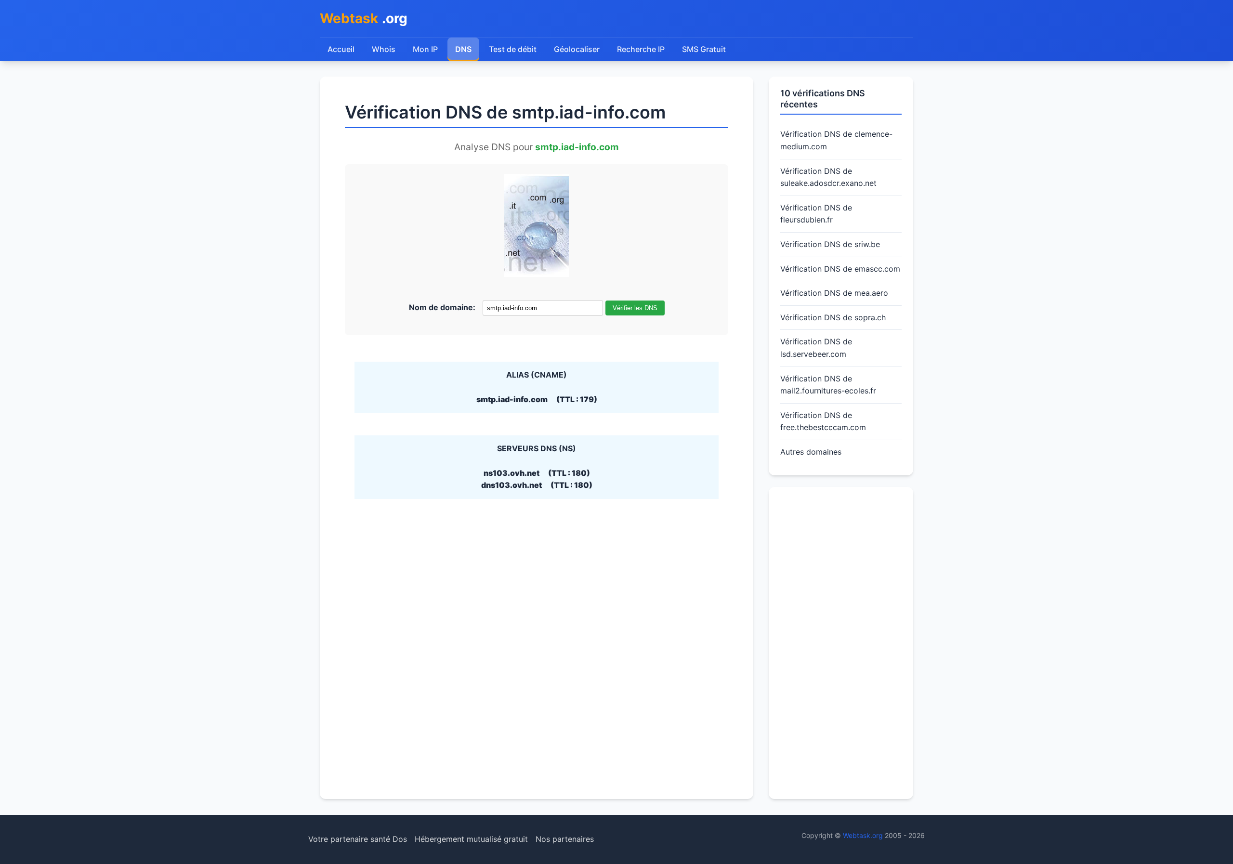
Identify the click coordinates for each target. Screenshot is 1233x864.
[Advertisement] (841, 642)
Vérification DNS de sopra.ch (833, 317)
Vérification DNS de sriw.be (830, 244)
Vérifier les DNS (635, 308)
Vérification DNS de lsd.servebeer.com (816, 348)
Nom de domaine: (442, 307)
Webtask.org (863, 835)
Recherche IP (641, 49)
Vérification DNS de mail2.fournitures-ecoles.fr (828, 385)
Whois (383, 49)
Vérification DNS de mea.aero (834, 293)
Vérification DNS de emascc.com (840, 269)
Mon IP (425, 49)
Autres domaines (810, 452)
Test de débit (513, 49)
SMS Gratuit (704, 49)
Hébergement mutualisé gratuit (471, 839)
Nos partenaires (565, 839)
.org (363, 18)
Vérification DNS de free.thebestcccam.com (823, 421)
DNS (463, 49)
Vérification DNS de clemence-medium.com (836, 140)
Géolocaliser (577, 49)
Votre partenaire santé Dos (357, 839)
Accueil (341, 49)
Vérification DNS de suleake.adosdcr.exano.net (828, 177)
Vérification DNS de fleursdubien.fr (816, 214)
